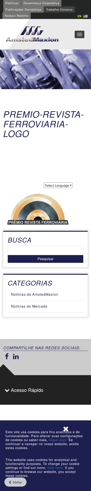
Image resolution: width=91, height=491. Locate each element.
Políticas (12, 3)
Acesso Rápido (26, 389)
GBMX (32, 34)
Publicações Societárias (24, 9)
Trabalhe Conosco (59, 9)
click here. (55, 467)
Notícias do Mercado (29, 306)
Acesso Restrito (16, 15)
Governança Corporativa (41, 3)
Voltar (16, 482)
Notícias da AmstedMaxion (34, 294)
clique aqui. (58, 439)
